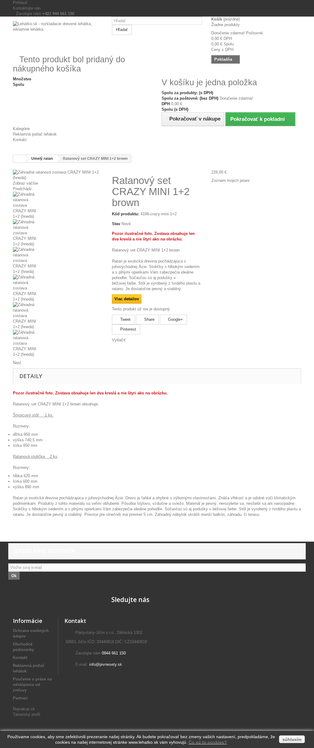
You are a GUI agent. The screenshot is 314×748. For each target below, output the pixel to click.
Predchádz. (23, 188)
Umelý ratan (42, 158)
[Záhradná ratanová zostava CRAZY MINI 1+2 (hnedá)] (58, 205)
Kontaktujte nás (27, 8)
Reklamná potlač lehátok (35, 134)
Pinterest (127, 329)
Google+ (175, 319)
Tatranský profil (26, 714)
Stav (116, 223)
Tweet (125, 319)
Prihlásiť (20, 2)
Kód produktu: (125, 214)
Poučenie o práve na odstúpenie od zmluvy (32, 684)
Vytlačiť (119, 340)
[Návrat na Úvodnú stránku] (19, 159)
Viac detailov (126, 299)
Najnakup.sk (24, 709)
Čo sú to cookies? (208, 742)
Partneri (20, 698)
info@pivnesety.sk (105, 664)
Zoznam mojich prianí (230, 180)
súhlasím (291, 739)
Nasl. (17, 362)
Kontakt (20, 139)
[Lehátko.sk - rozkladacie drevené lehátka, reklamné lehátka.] (58, 35)
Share (149, 319)
